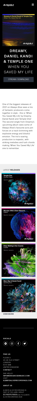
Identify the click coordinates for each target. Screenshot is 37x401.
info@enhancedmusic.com (16, 376)
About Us (7, 386)
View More (8, 314)
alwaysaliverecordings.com (17, 380)
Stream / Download (18, 80)
